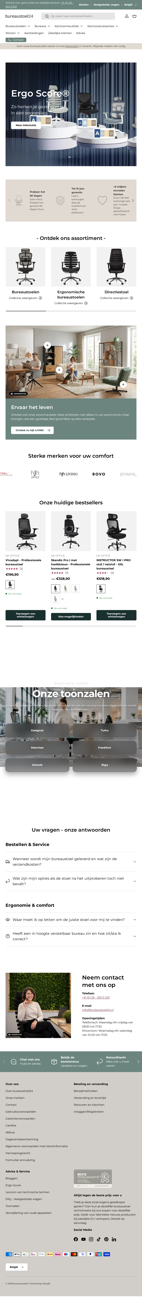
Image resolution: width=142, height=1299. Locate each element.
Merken (84, 4)
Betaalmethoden (86, 1091)
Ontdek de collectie (28, 132)
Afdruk (10, 1132)
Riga (104, 765)
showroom (72, 46)
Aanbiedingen (34, 33)
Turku (105, 730)
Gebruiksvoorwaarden (21, 1111)
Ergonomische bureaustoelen (71, 294)
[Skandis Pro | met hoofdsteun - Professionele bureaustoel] (71, 531)
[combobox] (78, 16)
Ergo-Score (13, 1185)
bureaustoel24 (20, 1283)
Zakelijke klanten (60, 33)
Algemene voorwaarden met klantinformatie (37, 1146)
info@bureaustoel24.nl (98, 1010)
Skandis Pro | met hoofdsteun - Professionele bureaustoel (70, 564)
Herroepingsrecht (18, 1153)
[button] (134, 16)
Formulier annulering (20, 1160)
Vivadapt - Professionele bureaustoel (23, 562)
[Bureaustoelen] (25, 267)
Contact (11, 1104)
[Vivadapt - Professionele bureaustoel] (26, 531)
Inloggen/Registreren (89, 1111)
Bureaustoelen (25, 292)
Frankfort (104, 747)
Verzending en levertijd (90, 1098)
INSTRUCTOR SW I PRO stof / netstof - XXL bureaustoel (113, 564)
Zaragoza (37, 730)
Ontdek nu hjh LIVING (30, 430)
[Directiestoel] (116, 267)
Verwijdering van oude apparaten (29, 1213)
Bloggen (11, 1178)
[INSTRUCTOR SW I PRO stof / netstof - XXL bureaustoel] (116, 531)
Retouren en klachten (89, 1104)
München (37, 747)
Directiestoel (116, 292)
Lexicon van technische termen (28, 1192)
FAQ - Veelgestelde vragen (24, 1199)
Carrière (11, 1125)
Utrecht (37, 765)
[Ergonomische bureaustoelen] (71, 267)
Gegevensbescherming (22, 1139)
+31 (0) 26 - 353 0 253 (96, 997)
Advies (80, 33)
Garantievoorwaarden (20, 1118)
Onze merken (15, 1098)
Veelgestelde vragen (106, 4)
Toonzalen (13, 1206)
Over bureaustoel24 (19, 1091)
